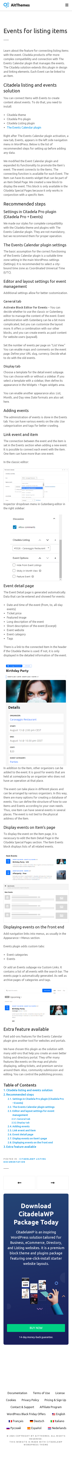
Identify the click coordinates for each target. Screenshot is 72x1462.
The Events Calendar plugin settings (33, 1107)
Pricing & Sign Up (55, 1400)
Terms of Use (41, 1393)
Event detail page (22, 1134)
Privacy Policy (30, 1400)
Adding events (21, 1126)
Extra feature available (21, 1146)
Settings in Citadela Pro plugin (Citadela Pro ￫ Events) (38, 1101)
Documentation (17, 1393)
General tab (23, 1119)
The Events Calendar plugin (24, 127)
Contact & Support (22, 1407)
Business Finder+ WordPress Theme (53, 1183)
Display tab (23, 1122)
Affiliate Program (51, 1407)
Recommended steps (20, 1094)
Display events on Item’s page (29, 1138)
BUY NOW (36, 1327)
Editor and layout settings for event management (33, 1113)
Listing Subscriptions (19, 1183)
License (60, 1393)
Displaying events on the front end (32, 1142)
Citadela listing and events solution (29, 1090)
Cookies (11, 1400)
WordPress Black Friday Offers (26, 1414)
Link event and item (24, 1130)
